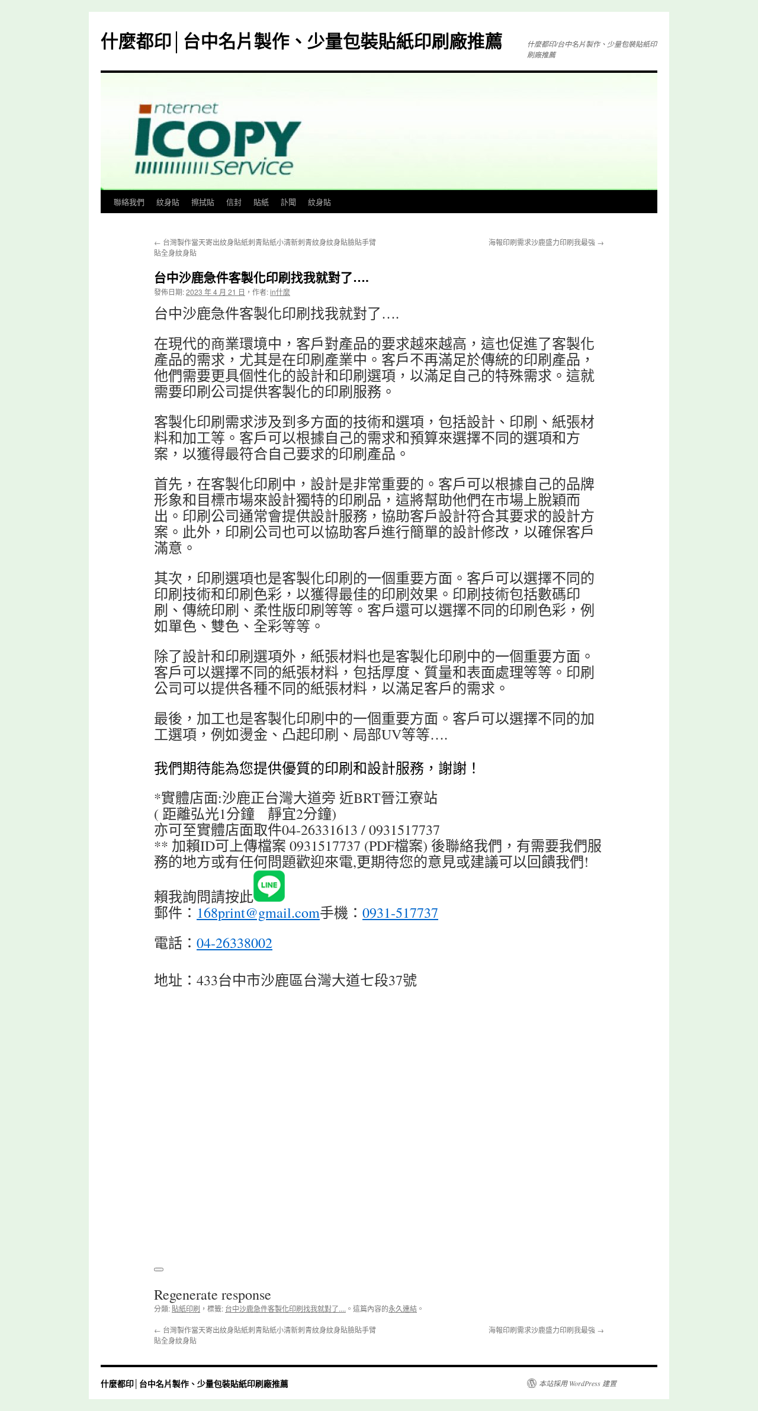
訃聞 (288, 201)
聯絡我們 (129, 201)
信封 (234, 201)
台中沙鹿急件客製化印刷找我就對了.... (285, 1308)
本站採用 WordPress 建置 (577, 1383)
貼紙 (261, 201)
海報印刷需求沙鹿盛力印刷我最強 (546, 242)
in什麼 (280, 292)
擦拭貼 (202, 201)
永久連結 (402, 1308)
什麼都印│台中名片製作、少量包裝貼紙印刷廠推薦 (302, 40)
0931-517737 (400, 912)
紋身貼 (167, 201)
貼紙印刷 (186, 1308)
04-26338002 (234, 942)
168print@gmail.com (258, 912)
